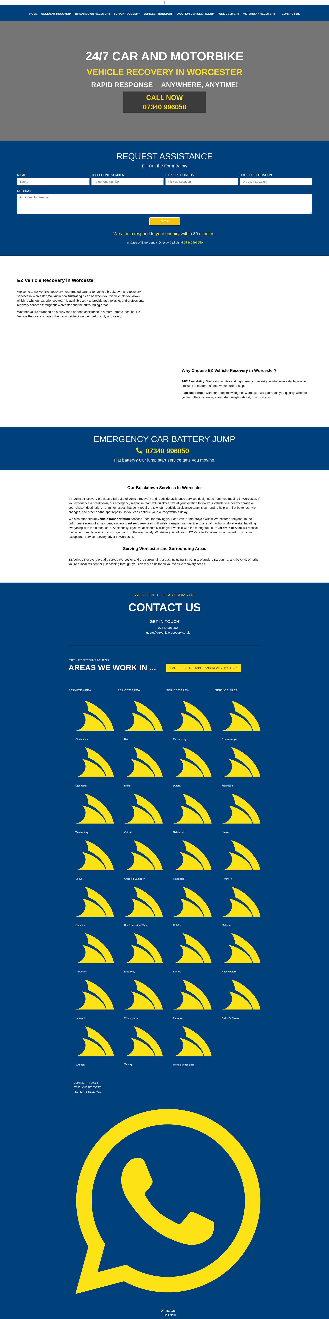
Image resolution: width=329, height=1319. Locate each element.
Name (21, 175)
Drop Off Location (256, 175)
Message (24, 191)
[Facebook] (211, 1087)
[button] (203, 668)
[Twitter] (216, 1087)
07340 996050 (164, 107)
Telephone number (107, 175)
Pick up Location (179, 175)
